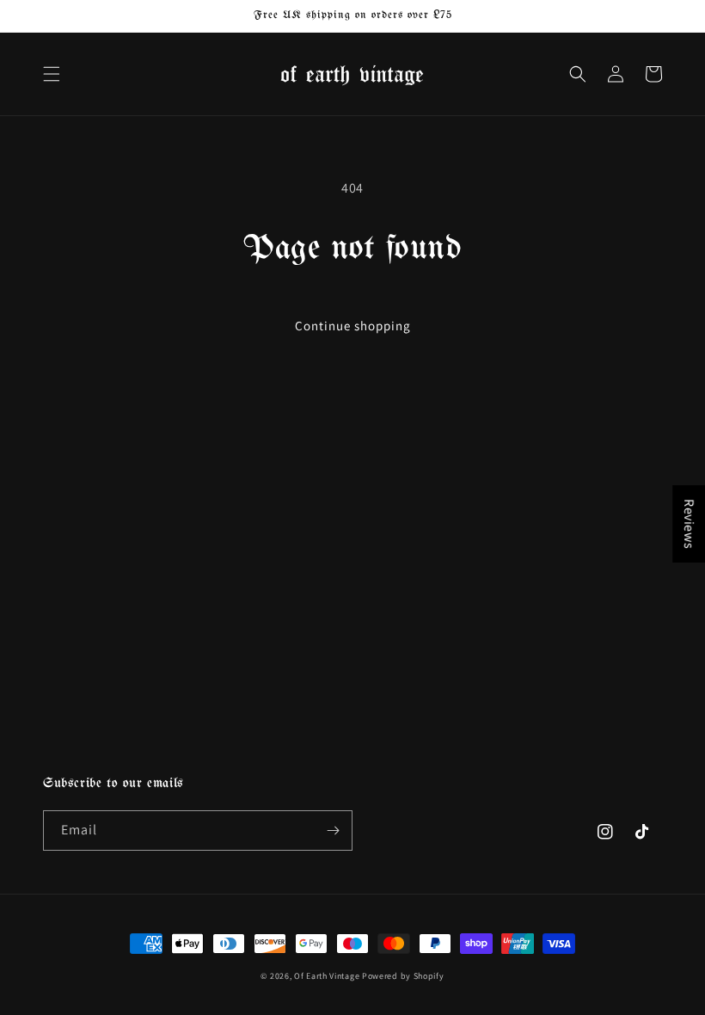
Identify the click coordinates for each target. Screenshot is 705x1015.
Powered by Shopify (403, 975)
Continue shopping (353, 325)
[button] (51, 74)
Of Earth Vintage (326, 975)
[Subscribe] (333, 830)
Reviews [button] (689, 524)
